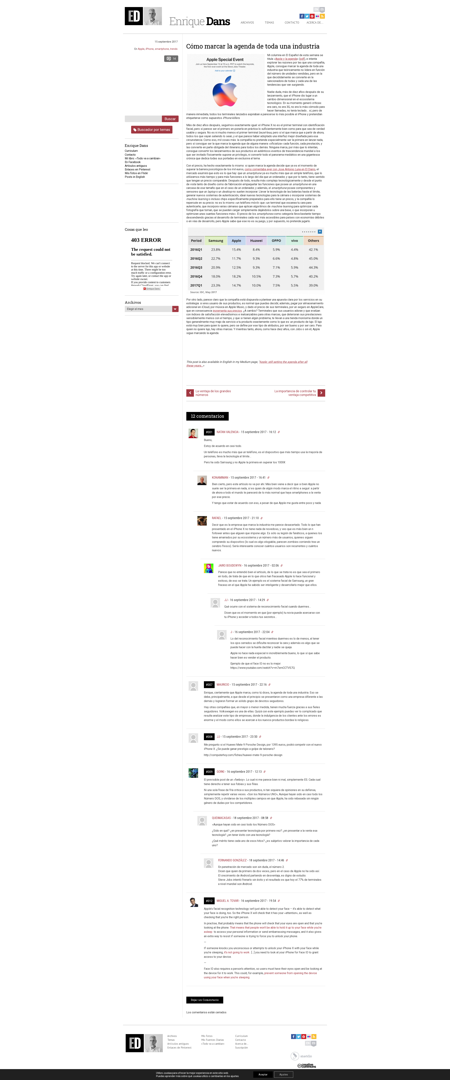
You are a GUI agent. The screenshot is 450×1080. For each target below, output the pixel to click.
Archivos (247, 22)
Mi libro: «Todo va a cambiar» (142, 158)
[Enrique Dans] (144, 16)
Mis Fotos (207, 1036)
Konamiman (220, 477)
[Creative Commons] (307, 1065)
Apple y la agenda (286, 59)
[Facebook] (302, 16)
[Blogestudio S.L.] (301, 1056)
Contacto (292, 22)
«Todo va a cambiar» (212, 1043)
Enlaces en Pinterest (137, 169)
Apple (141, 48)
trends (174, 48)
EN (316, 9)
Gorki (220, 771)
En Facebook (133, 162)
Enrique (199, 21)
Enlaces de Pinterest (179, 1047)
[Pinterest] (312, 16)
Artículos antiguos (136, 165)
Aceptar (263, 1074)
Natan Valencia (228, 432)
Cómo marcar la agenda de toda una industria (253, 46)
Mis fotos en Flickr (136, 173)
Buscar (170, 119)
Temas (269, 22)
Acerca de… (315, 22)
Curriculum (131, 151)
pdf (302, 59)
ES (322, 9)
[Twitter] (307, 16)
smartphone (162, 48)
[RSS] (322, 16)
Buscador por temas (153, 129)
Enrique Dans (153, 288)
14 (174, 58)
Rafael (216, 518)
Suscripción (241, 1047)
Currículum (241, 1036)
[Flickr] (317, 16)
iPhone (150, 48)
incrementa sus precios (227, 310)
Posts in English (135, 177)
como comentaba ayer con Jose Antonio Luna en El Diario (280, 169)
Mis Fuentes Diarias (212, 1039)
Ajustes (283, 1074)
